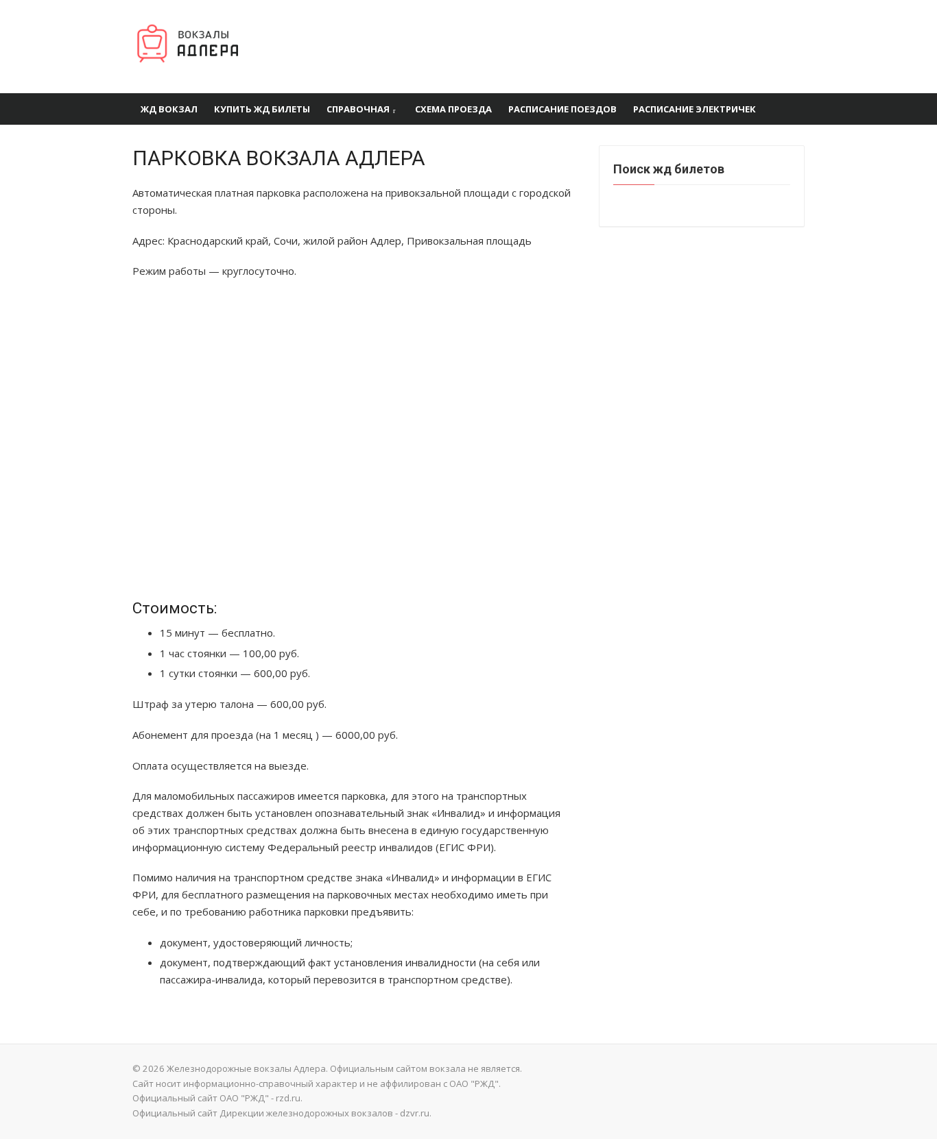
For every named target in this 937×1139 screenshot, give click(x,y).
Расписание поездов (562, 109)
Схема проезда (453, 109)
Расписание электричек (694, 109)
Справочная (358, 109)
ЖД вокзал (169, 109)
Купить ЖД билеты (262, 109)
